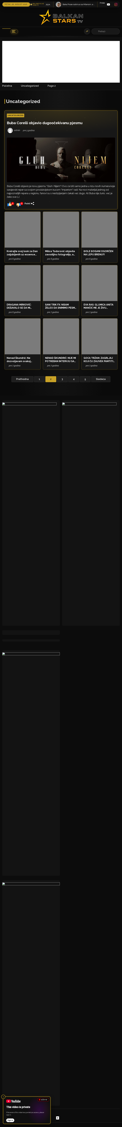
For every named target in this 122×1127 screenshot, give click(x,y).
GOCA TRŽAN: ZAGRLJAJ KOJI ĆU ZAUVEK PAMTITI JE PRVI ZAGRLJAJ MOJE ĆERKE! (98, 360)
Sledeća (101, 379)
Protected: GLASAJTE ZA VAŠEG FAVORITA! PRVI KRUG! (98, 3)
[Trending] (87, 31)
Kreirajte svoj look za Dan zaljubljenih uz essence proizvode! (22, 253)
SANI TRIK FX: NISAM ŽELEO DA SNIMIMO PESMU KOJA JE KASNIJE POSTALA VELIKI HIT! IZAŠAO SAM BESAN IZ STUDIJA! (61, 306)
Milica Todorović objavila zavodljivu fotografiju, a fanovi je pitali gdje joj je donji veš (60, 253)
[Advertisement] (61, 62)
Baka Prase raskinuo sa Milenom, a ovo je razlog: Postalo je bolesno (58, 4)
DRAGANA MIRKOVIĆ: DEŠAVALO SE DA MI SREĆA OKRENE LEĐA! (20, 306)
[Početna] (6, 31)
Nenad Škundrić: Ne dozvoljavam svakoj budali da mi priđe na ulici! (22, 360)
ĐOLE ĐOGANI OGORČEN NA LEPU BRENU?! (98, 253)
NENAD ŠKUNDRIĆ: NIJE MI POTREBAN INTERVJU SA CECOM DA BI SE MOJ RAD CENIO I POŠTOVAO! (60, 360)
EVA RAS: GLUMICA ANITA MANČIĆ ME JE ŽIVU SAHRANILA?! (98, 306)
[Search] (95, 31)
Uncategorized (16, 115)
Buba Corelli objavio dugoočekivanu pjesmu (44, 123)
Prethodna (22, 379)
